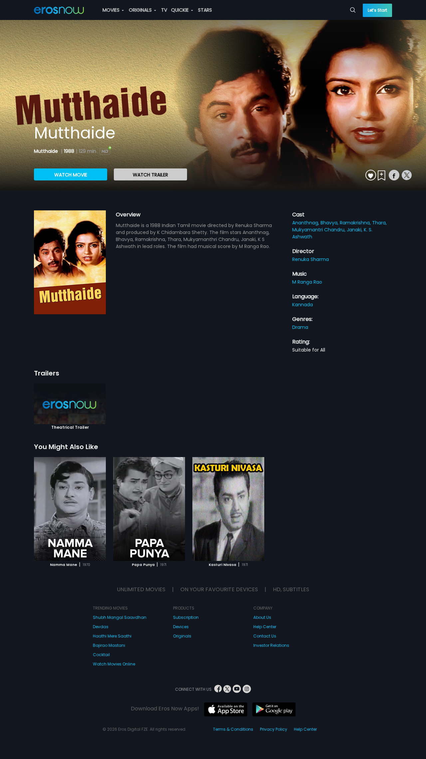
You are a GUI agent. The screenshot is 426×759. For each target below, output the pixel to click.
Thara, (379, 222)
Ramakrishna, (356, 222)
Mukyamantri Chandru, (319, 229)
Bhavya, (330, 222)
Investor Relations (271, 645)
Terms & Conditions (233, 729)
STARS (205, 10)
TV (164, 10)
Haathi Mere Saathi (112, 636)
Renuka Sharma (310, 259)
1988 (69, 151)
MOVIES (112, 10)
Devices (181, 627)
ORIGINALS (141, 10)
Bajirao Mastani (109, 645)
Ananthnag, (306, 222)
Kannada (302, 304)
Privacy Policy (273, 729)
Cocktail (101, 654)
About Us (262, 617)
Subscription (186, 617)
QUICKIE (180, 10)
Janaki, (355, 229)
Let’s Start (377, 10)
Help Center (264, 627)
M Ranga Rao (307, 282)
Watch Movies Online (114, 664)
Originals (182, 636)
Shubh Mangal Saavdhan (119, 617)
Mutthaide (46, 151)
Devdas (100, 627)
